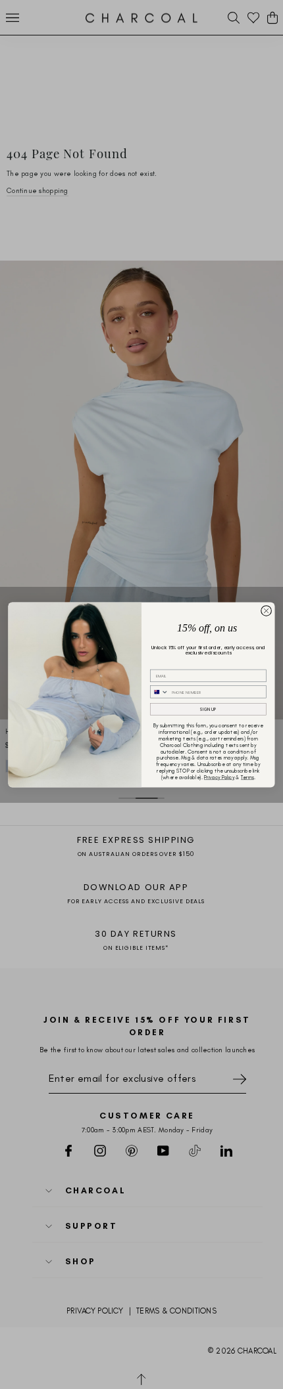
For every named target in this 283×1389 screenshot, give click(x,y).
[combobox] (159, 691)
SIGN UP (208, 709)
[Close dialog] (266, 610)
